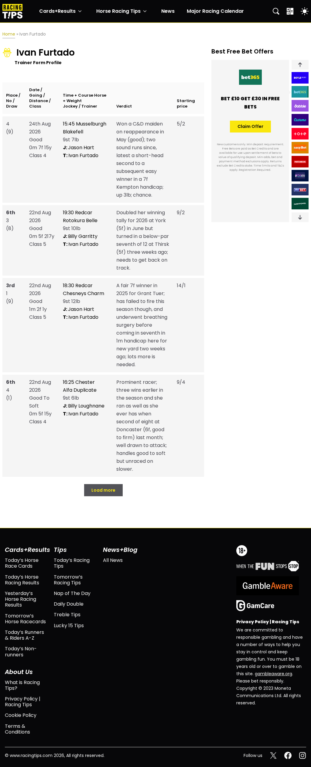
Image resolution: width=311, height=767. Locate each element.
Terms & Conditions (17, 729)
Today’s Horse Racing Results (22, 580)
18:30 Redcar (78, 285)
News (168, 11)
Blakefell (73, 131)
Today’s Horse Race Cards (22, 563)
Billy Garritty (80, 236)
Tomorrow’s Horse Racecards (25, 618)
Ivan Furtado (80, 155)
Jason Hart (78, 147)
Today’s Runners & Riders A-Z (24, 635)
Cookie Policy (20, 715)
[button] (300, 65)
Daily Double (69, 604)
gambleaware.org (273, 674)
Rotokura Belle (80, 220)
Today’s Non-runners (21, 651)
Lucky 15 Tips (69, 625)
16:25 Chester (79, 382)
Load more (103, 490)
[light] (305, 11)
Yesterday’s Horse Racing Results (20, 599)
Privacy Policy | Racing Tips (22, 701)
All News (113, 560)
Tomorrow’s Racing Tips (68, 580)
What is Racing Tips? (22, 685)
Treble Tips (67, 614)
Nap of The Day (72, 593)
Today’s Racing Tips (72, 563)
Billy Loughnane (83, 405)
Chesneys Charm (83, 293)
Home (8, 34)
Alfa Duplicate (80, 390)
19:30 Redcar (77, 212)
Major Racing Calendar (215, 11)
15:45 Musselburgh (84, 123)
